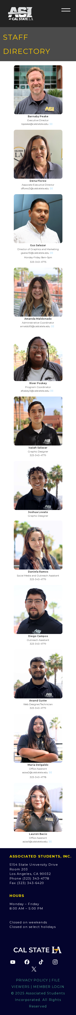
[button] (65, 9)
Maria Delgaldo (38, 764)
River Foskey (38, 383)
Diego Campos (38, 636)
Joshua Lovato (38, 512)
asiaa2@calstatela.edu (35, 772)
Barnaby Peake (38, 116)
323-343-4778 (38, 777)
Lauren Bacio (38, 833)
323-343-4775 (38, 261)
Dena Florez (38, 180)
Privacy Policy (32, 980)
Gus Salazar (38, 245)
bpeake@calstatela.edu (34, 123)
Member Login (48, 987)
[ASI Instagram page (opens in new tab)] (55, 962)
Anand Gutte (38, 700)
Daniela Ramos (38, 571)
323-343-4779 (38, 455)
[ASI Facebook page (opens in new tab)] (27, 962)
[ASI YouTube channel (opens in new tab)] (12, 962)
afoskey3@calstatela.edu (35, 390)
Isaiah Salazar (38, 447)
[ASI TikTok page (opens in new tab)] (41, 962)
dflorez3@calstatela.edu (35, 188)
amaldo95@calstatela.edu (35, 326)
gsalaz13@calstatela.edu (35, 252)
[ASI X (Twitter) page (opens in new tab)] (34, 969)
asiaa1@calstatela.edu (35, 841)
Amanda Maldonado (38, 318)
